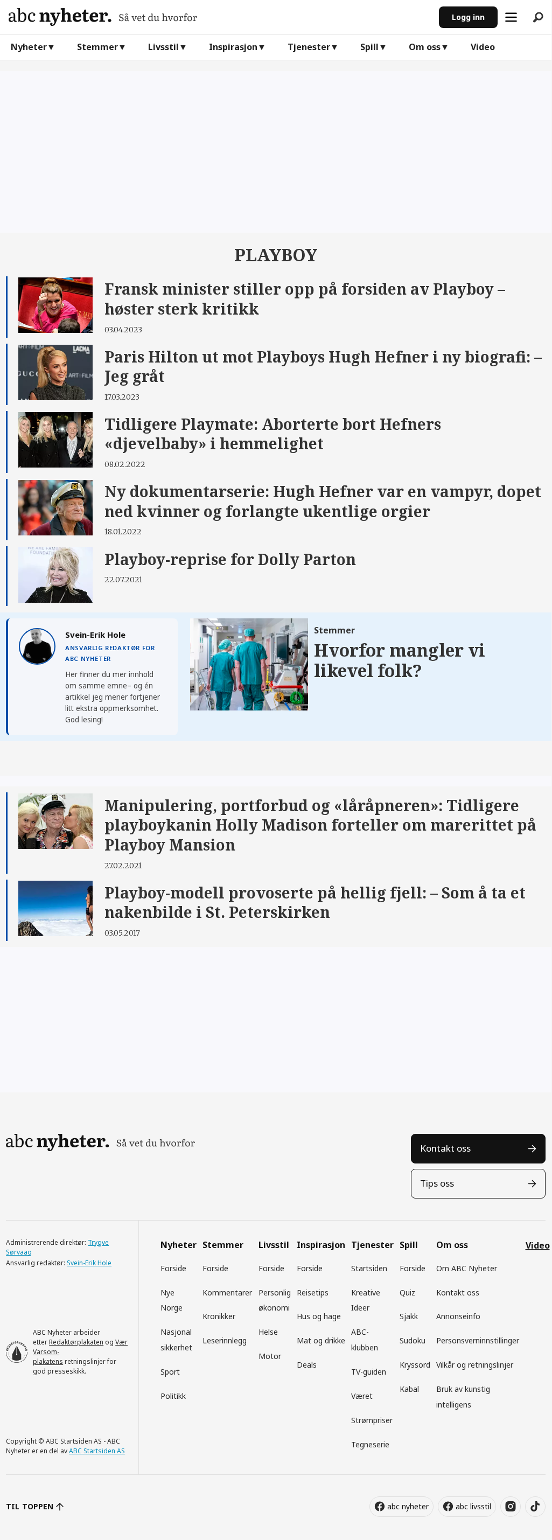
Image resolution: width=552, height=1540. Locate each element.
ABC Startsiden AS (97, 1450)
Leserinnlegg (224, 1340)
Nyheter (29, 47)
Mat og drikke (321, 1340)
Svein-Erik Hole (89, 1262)
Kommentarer (227, 1292)
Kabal (409, 1389)
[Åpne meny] (511, 17)
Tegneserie (370, 1444)
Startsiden (369, 1268)
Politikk (173, 1396)
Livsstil (163, 47)
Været (362, 1396)
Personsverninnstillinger (477, 1340)
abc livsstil (473, 1506)
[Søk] (538, 17)
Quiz (407, 1292)
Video (483, 47)
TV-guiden (368, 1372)
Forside (173, 1268)
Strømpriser (372, 1420)
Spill (369, 47)
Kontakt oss (445, 1148)
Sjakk (409, 1316)
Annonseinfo (458, 1316)
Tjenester (309, 47)
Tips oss (437, 1183)
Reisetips (313, 1292)
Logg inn (468, 17)
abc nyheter (408, 1506)
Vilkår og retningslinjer (474, 1365)
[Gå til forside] (219, 17)
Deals (307, 1365)
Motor (269, 1356)
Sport (170, 1372)
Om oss (425, 47)
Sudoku (412, 1340)
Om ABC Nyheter (466, 1268)
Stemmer (97, 47)
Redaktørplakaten (76, 1342)
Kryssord (415, 1365)
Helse (268, 1332)
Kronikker (218, 1316)
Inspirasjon (233, 47)
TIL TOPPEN (29, 1506)
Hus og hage (319, 1316)
